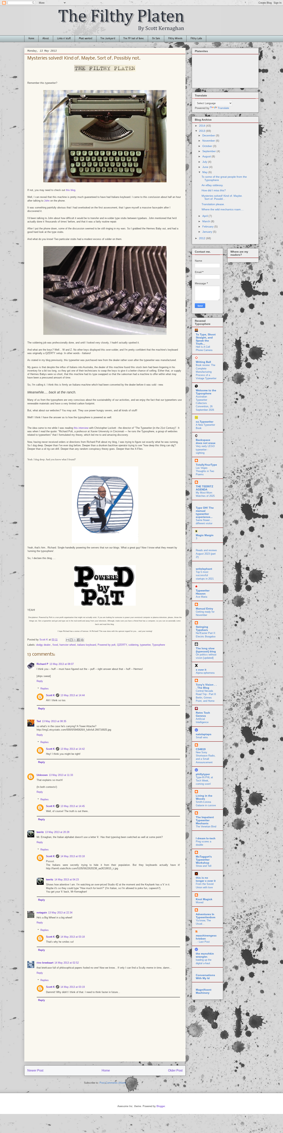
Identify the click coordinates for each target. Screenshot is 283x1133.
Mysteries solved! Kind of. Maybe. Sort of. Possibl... (222, 197)
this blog (70, 190)
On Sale (156, 38)
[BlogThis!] (71, 640)
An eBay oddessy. (212, 185)
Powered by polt (107, 644)
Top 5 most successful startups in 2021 (205, 575)
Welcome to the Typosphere (206, 392)
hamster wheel (67, 644)
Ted (39, 721)
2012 (202, 238)
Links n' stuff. (64, 38)
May (205, 172)
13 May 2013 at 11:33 (61, 775)
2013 (202, 130)
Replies (44, 688)
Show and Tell (203, 865)
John (46, 200)
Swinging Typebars (202, 628)
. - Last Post (203, 941)
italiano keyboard (86, 644)
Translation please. (213, 204)
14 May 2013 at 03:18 (72, 856)
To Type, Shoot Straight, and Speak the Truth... (206, 339)
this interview (81, 427)
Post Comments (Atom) (113, 1082)
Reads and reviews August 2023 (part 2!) (206, 553)
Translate (223, 107)
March (206, 221)
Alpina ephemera (205, 672)
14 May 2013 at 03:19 (72, 986)
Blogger (161, 1106)
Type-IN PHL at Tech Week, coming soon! (204, 780)
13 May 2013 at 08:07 (61, 664)
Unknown (42, 775)
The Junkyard (107, 38)
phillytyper (203, 774)
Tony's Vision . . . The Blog (206, 686)
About (46, 38)
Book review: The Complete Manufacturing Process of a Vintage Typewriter (206, 372)
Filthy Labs (196, 38)
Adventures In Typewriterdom (205, 916)
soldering (133, 644)
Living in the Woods (204, 797)
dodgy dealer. (43, 644)
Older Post (175, 1070)
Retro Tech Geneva (203, 714)
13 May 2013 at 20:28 (57, 832)
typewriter (145, 644)
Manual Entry (204, 608)
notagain (42, 912)
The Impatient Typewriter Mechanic (205, 820)
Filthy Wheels (175, 38)
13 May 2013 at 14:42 (72, 748)
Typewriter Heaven (202, 592)
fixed (55, 644)
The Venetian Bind (206, 826)
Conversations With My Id (205, 977)
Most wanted (85, 38)
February (208, 226)
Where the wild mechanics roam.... (223, 209)
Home (31, 38)
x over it (201, 669)
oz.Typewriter (204, 421)
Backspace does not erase (205, 441)
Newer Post (35, 1070)
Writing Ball (203, 361)
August (207, 156)
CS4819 (201, 749)
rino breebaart (45, 962)
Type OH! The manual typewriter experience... (205, 512)
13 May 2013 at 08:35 (54, 721)
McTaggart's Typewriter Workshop (204, 859)
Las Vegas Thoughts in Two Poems (205, 471)
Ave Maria (201, 596)
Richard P (42, 664)
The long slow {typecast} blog (206, 650)
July (205, 161)
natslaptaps (203, 734)
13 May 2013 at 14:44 (72, 695)
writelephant (204, 568)
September (209, 151)
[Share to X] (75, 640)
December (209, 135)
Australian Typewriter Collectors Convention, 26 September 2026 (205, 403)
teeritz (40, 832)
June (205, 166)
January (207, 231)
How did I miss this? (214, 190)
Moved (199, 902)
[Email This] (67, 640)
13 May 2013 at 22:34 (60, 912)
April (205, 215)
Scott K (50, 695)
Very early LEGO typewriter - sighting (205, 449)
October (207, 146)
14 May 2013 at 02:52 (66, 962)
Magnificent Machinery (203, 991)
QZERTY (122, 644)
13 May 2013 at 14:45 (72, 806)
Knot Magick (204, 899)
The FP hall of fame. (133, 38)
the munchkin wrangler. (205, 955)
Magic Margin (205, 535)
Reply (40, 681)
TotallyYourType (206, 464)
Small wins (202, 737)
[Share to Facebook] (78, 640)
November (209, 140)
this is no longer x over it (206, 879)
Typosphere (158, 644)
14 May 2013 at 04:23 (66, 879)
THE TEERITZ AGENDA (204, 488)
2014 (202, 125)
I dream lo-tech (205, 838)
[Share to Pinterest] (82, 640)
